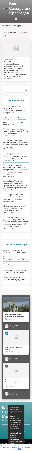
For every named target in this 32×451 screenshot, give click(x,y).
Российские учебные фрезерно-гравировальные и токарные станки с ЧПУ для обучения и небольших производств (16, 169)
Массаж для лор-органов (14, 279)
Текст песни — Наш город (14, 252)
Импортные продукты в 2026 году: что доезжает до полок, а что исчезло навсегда (16, 208)
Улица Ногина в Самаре (13, 272)
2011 (9, 26)
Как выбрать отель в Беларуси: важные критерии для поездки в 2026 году (15, 156)
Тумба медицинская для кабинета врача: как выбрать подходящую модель (15, 131)
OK (19, 449)
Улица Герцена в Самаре (13, 266)
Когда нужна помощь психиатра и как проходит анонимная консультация (14, 119)
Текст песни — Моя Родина (15, 259)
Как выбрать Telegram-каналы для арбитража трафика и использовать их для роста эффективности (15, 184)
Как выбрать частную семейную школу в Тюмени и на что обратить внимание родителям (15, 143)
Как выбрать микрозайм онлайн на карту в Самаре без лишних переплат (14, 196)
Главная (4, 26)
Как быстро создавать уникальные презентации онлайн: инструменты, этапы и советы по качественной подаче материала (16, 221)
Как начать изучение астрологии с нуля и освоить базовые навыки (14, 108)
